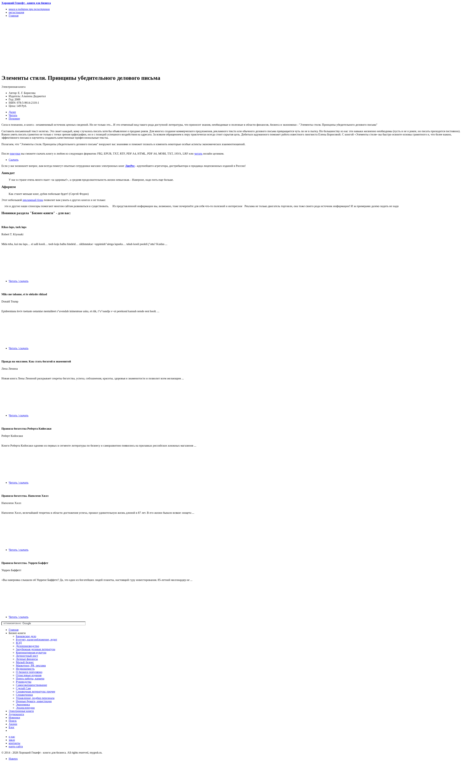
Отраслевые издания (28, 675)
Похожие (14, 118)
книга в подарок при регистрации (29, 9)
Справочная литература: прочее (35, 691)
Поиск (13, 720)
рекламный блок (33, 200)
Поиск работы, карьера (30, 678)
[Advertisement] (109, 45)
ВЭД (19, 642)
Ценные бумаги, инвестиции (34, 701)
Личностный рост (27, 655)
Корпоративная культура (31, 652)
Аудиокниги (16, 714)
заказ (12, 739)
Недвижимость (25, 668)
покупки (15, 153)
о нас (12, 736)
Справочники (24, 694)
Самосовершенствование (31, 685)
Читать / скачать (18, 281)
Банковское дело (26, 636)
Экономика (23, 704)
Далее (12, 112)
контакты (14, 743)
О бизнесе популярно (29, 672)
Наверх (13, 758)
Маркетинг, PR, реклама (31, 665)
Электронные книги (21, 711)
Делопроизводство (27, 646)
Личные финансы (27, 659)
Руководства (23, 681)
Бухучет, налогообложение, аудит (36, 639)
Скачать (13, 159)
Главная (13, 629)
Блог (11, 727)
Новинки (14, 717)
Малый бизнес (25, 662)
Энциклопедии (25, 707)
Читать (13, 115)
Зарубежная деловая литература (35, 649)
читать (198, 153)
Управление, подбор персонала (35, 698)
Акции (13, 724)
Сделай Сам (23, 688)
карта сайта (16, 746)
